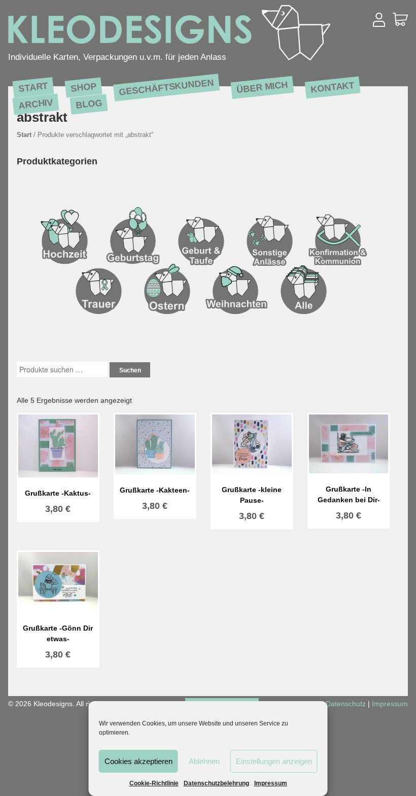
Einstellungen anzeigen (274, 761)
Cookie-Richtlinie (154, 783)
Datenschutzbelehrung (216, 783)
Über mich (262, 87)
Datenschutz (346, 704)
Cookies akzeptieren (138, 761)
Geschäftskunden (167, 87)
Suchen (130, 370)
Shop (83, 87)
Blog (88, 103)
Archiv (36, 104)
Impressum (270, 783)
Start (33, 86)
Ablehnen (204, 761)
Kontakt (333, 87)
